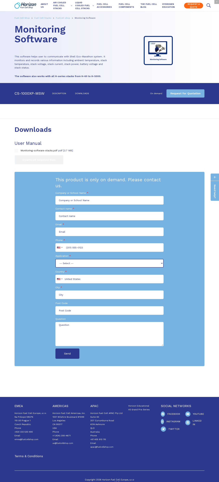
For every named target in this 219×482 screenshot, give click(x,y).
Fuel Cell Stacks (43, 18)
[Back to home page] (25, 5)
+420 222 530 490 (24, 432)
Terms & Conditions (29, 456)
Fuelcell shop (63, 18)
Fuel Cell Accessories (104, 5)
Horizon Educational (138, 406)
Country (59, 271)
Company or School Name (70, 193)
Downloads (82, 93)
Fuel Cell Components (126, 5)
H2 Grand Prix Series (139, 409)
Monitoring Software (85, 18)
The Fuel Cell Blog (148, 5)
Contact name (63, 208)
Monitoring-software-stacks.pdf (39, 150)
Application (61, 256)
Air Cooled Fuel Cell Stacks (59, 5)
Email (58, 224)
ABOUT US (44, 5)
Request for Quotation (185, 93)
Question (60, 319)
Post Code (61, 303)
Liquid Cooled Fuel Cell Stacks (82, 5)
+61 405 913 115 (98, 439)
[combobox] (59, 247)
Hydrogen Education (168, 5)
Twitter (173, 429)
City (57, 287)
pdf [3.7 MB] (65, 150)
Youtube (198, 414)
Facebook (173, 414)
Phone (59, 240)
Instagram (173, 421)
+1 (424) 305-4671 (62, 435)
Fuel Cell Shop (22, 18)
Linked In (197, 422)
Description (59, 93)
